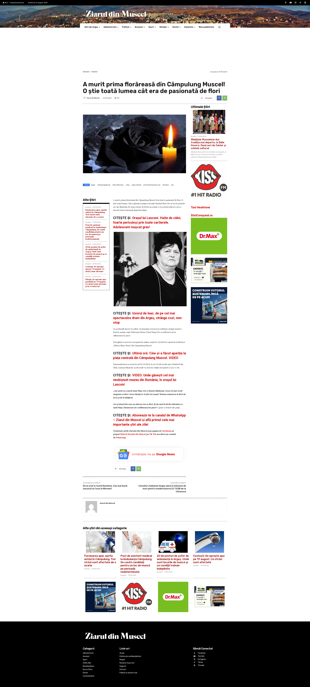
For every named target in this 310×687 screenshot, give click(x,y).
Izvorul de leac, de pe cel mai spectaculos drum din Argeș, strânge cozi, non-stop (148, 318)
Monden (193, 136)
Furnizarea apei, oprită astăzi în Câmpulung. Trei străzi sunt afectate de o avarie (96, 213)
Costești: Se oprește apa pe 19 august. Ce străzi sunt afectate (94, 269)
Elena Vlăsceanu (118, 185)
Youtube (201, 656)
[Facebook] (285, 2)
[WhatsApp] (224, 98)
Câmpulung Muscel (103, 185)
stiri (172, 185)
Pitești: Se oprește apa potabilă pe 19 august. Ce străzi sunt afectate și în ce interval (95, 283)
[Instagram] (295, 2)
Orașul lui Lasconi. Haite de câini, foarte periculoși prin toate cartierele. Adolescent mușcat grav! (147, 222)
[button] (219, 27)
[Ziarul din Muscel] (84, 98)
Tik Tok (153, 434)
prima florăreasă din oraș (151, 185)
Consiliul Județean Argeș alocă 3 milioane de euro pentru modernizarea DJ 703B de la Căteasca (162, 489)
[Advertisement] (155, 52)
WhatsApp (121, 437)
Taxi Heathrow (200, 207)
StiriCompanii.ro (202, 215)
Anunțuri (86, 71)
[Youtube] (290, 2)
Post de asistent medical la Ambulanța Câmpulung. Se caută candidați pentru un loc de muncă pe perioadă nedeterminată (95, 232)
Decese (94, 71)
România (166, 185)
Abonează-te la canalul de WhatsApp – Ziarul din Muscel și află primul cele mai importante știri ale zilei (149, 419)
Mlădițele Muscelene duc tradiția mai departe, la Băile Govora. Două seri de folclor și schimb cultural (208, 144)
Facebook (166, 431)
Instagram (202, 659)
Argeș (93, 185)
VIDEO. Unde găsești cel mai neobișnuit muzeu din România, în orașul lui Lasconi (144, 379)
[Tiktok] (300, 2)
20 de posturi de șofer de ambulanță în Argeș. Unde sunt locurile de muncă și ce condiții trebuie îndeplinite (96, 253)
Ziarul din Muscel (93, 98)
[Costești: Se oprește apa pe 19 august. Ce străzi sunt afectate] (209, 542)
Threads (201, 665)
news (127, 185)
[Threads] (305, 2)
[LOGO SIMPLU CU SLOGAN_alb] (209, 200)
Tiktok (200, 662)
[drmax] (209, 256)
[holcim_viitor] (209, 325)
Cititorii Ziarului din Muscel (132, 434)
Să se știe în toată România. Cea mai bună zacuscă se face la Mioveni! (105, 487)
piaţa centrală (136, 185)
